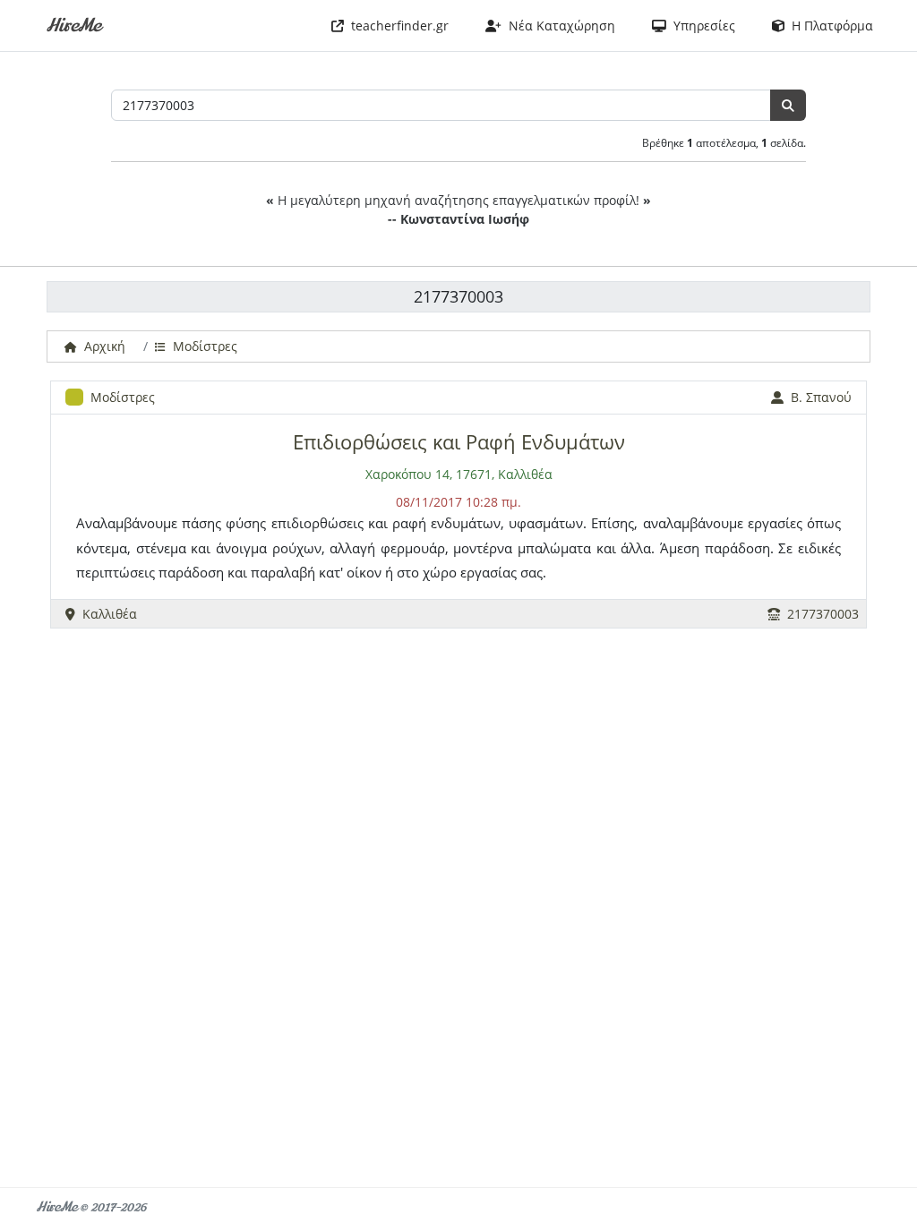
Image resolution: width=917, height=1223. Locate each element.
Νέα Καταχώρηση (558, 25)
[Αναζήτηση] (788, 105)
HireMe (73, 25)
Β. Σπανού (818, 397)
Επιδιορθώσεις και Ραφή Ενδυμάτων (459, 442)
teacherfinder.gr (396, 25)
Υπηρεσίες (700, 25)
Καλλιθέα (106, 613)
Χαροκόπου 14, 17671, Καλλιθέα (459, 474)
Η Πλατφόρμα (828, 25)
